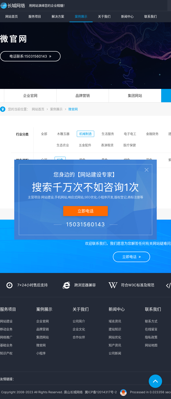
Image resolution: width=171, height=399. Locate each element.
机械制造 (85, 134)
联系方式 (151, 321)
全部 (44, 134)
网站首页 (11, 16)
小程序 (41, 353)
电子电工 (130, 134)
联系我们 (150, 16)
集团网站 (135, 95)
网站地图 (151, 345)
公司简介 (79, 321)
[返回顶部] (155, 381)
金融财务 (152, 134)
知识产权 (6, 353)
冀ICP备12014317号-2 (101, 392)
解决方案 (58, 16)
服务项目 (34, 16)
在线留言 (151, 329)
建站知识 (115, 329)
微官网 (73, 109)
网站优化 (115, 337)
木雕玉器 (63, 134)
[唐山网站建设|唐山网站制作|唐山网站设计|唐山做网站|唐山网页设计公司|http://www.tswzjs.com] (13, 5)
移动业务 (6, 329)
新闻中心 (127, 16)
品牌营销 (82, 95)
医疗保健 (129, 145)
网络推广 (6, 337)
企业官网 (30, 95)
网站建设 (6, 321)
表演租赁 (107, 145)
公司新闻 (115, 353)
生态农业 (63, 145)
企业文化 (79, 329)
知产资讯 (115, 345)
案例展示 (81, 16)
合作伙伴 (79, 337)
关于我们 (104, 16)
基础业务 (6, 345)
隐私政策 (151, 337)
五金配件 (85, 145)
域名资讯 (115, 321)
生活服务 (108, 134)
